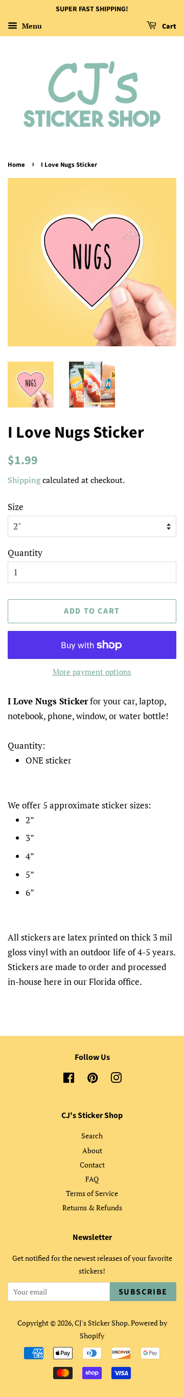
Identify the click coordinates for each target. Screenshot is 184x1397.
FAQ (92, 1179)
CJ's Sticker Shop (101, 1323)
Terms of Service (92, 1193)
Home (16, 164)
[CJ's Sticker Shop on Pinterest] (92, 1079)
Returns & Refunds (92, 1207)
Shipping (24, 480)
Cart (168, 26)
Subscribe (143, 1292)
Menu (31, 26)
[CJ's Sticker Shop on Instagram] (116, 1079)
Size (16, 507)
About (92, 1150)
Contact (92, 1165)
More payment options (92, 672)
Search (92, 1135)
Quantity (25, 552)
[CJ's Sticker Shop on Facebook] (69, 1079)
